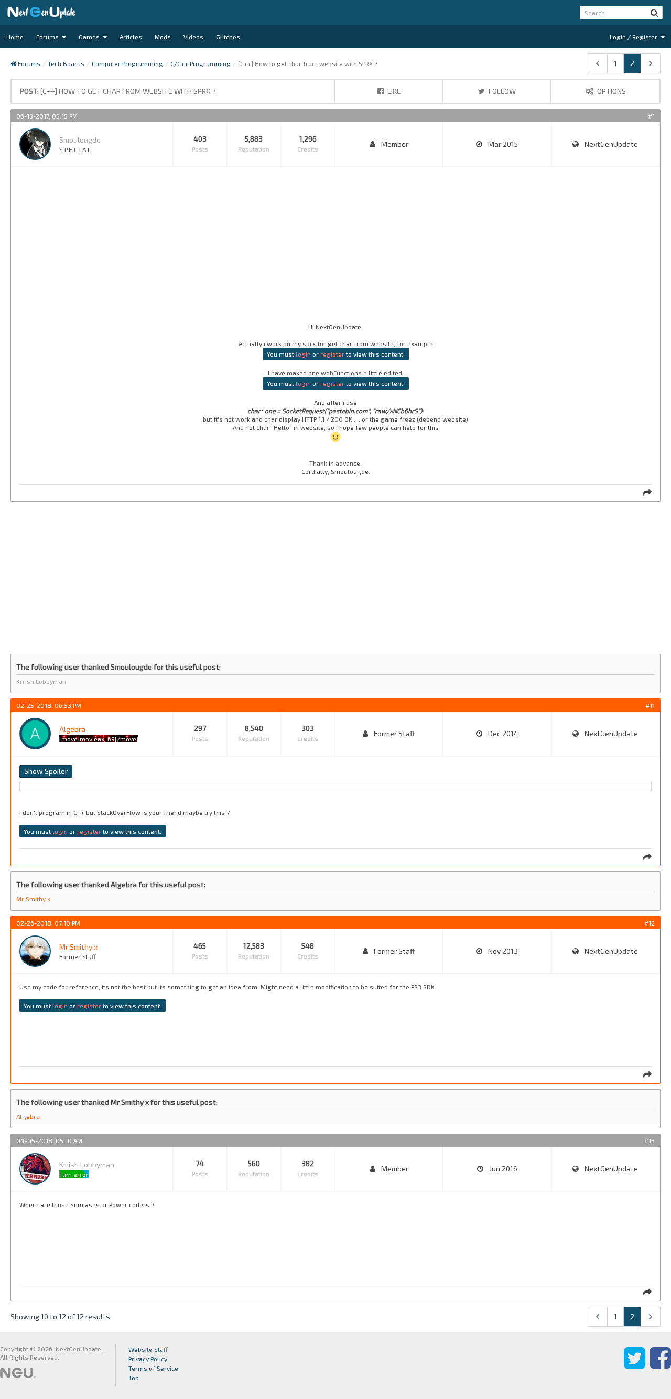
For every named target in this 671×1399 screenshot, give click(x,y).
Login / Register (634, 36)
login (303, 354)
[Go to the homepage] (41, 12)
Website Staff (148, 1349)
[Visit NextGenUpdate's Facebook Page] (660, 1365)
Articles (131, 36)
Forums (48, 36)
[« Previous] (598, 63)
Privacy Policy (147, 1358)
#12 (649, 923)
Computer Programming (127, 63)
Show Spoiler (46, 771)
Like (393, 91)
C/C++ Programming (200, 63)
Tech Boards (66, 63)
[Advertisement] (333, 249)
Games (90, 36)
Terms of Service (153, 1368)
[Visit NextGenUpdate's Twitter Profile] (634, 1365)
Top (133, 1377)
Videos (193, 36)
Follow (501, 91)
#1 (651, 116)
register (332, 354)
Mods (163, 36)
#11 (650, 705)
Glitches (228, 36)
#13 (649, 1140)
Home (15, 36)
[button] (654, 12)
